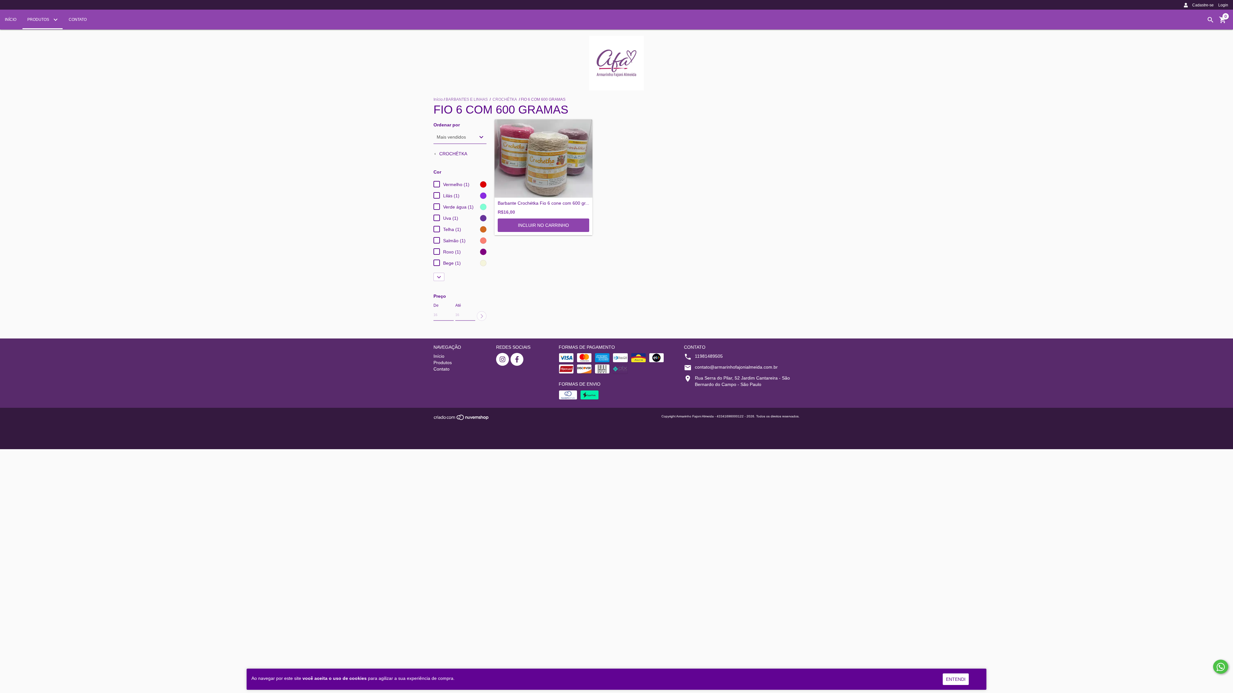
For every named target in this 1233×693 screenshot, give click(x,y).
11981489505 (709, 356)
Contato (78, 19)
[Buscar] (1210, 19)
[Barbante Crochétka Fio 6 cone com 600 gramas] (543, 158)
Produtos (38, 19)
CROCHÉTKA (505, 99)
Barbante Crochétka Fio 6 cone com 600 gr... (543, 203)
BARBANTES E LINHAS (467, 99)
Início (10, 19)
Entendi (956, 679)
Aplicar (481, 316)
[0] (1222, 22)
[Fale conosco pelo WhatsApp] (1220, 667)
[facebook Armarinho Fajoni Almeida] (517, 359)
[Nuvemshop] (461, 419)
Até (458, 305)
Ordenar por (446, 125)
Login (1223, 5)
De (436, 305)
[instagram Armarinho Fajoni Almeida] (502, 359)
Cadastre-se (1203, 5)
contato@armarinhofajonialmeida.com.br (736, 367)
